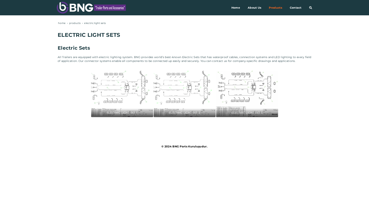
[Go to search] (310, 7)
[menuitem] (235, 7)
